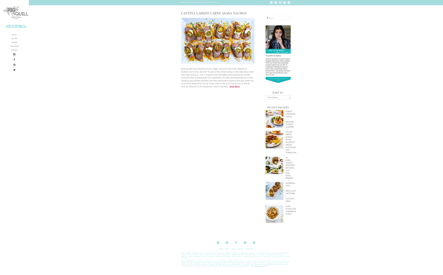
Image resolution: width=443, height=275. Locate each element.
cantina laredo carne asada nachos (214, 13)
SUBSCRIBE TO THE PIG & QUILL (206, 2)
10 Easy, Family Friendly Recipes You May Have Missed (290, 167)
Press (233, 249)
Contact (240, 249)
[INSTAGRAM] (14, 54)
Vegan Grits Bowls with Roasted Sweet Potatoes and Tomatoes (291, 142)
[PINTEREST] (14, 65)
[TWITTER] (14, 70)
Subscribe (249, 249)
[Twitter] (276, 2)
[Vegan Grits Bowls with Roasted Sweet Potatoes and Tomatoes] (274, 140)
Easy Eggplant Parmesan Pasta (291, 210)
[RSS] (289, 2)
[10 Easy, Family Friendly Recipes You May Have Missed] (274, 165)
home (221, 249)
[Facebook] (271, 2)
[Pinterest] (284, 2)
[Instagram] (280, 2)
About (227, 249)
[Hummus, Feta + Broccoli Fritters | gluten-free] (274, 191)
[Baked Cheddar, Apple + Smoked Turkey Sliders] (274, 119)
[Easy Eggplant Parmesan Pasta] (274, 214)
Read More (235, 86)
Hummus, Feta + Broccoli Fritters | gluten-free (291, 192)
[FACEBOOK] (14, 59)
